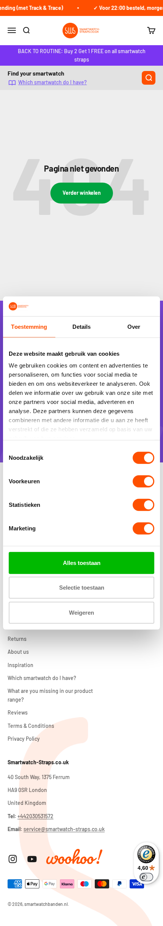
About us (18, 651)
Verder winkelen (82, 192)
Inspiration (20, 665)
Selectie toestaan (81, 587)
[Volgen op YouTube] (32, 859)
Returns (17, 639)
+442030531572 (35, 816)
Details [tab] (81, 326)
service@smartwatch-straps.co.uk (64, 829)
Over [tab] (133, 326)
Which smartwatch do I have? (52, 82)
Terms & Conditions (31, 726)
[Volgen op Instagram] (13, 859)
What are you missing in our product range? (50, 695)
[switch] (143, 481)
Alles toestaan (81, 563)
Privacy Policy (24, 738)
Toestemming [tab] (29, 326)
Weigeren (81, 612)
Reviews (18, 712)
